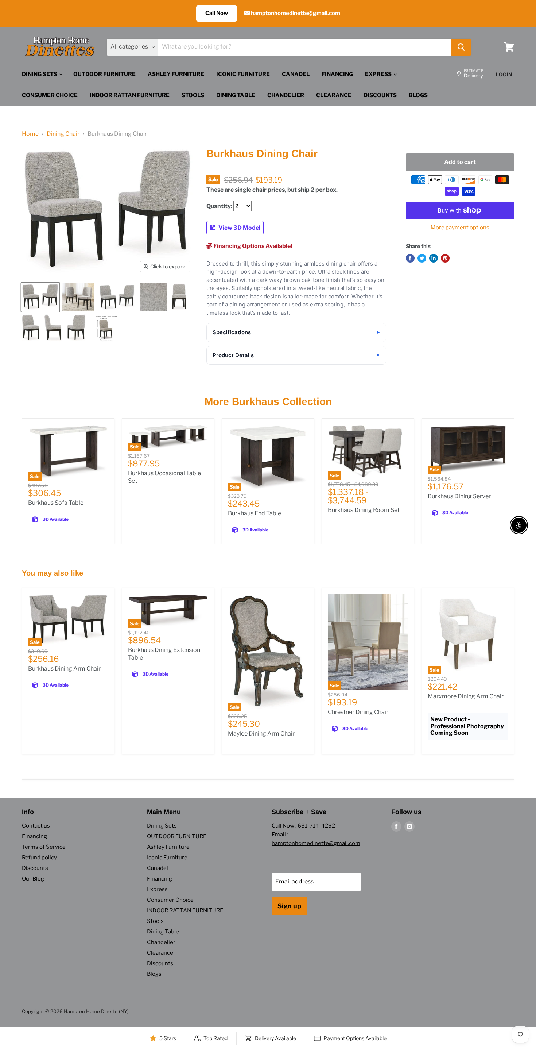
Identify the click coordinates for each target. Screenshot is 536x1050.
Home (30, 134)
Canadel (296, 74)
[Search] (461, 47)
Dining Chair (63, 134)
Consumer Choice (50, 95)
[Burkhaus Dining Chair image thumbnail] (40, 297)
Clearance (333, 95)
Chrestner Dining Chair (358, 712)
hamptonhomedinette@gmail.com (295, 13)
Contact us (36, 825)
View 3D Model (238, 227)
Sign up (289, 906)
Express (379, 74)
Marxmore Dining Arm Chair (466, 696)
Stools (193, 95)
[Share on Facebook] (410, 258)
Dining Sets (40, 74)
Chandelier (285, 95)
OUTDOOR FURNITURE (104, 74)
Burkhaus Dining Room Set (364, 510)
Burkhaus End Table (254, 513)
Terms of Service (44, 847)
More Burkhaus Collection (268, 401)
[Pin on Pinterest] (445, 258)
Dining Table (235, 95)
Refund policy (39, 857)
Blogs (418, 95)
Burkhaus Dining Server (459, 496)
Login (504, 74)
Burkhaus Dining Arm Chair (64, 668)
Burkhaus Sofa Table (55, 502)
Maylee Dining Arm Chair (261, 733)
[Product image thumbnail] (78, 297)
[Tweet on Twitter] (421, 258)
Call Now (216, 13)
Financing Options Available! (252, 246)
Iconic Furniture (243, 74)
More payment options (460, 228)
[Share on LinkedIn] (433, 258)
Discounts (380, 95)
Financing (337, 74)
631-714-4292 (316, 825)
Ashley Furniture (176, 74)
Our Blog (33, 878)
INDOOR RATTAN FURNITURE (130, 95)
